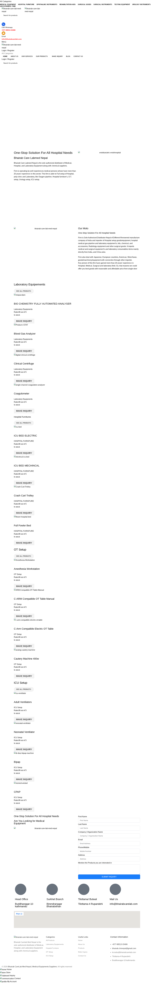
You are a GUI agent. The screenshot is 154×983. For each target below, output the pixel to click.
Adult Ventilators (23, 702)
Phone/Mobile (83, 847)
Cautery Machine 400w (26, 658)
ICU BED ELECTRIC (25, 435)
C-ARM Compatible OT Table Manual (34, 598)
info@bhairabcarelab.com (124, 904)
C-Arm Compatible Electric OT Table (33, 628)
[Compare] (17, 299)
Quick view (23, 299)
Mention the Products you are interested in (95, 863)
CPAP (17, 791)
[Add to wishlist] (29, 299)
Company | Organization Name (90, 832)
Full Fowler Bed (22, 525)
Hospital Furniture (52, 948)
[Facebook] (17, 960)
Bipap (17, 762)
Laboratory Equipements (55, 944)
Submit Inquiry (109, 877)
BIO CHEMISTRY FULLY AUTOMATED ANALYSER (42, 303)
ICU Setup (18, 707)
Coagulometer (21, 393)
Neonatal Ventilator (24, 732)
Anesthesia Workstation (27, 568)
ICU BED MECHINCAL (26, 465)
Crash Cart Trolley (24, 495)
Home (80, 940)
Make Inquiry (24, 321)
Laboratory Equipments (23, 309)
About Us (81, 944)
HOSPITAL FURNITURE (24, 441)
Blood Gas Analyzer (25, 333)
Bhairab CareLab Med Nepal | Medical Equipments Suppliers (32, 967)
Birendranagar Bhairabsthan (54, 905)
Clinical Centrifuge (24, 363)
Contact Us (82, 956)
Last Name (82, 824)
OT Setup (18, 574)
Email (80, 840)
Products (81, 948)
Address (81, 855)
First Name (82, 816)
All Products (50, 940)
